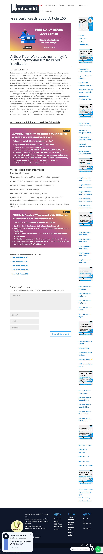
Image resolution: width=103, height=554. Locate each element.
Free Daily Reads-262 (20, 261)
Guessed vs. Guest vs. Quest (85, 354)
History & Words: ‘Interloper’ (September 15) (85, 419)
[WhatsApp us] (98, 549)
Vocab (61, 5)
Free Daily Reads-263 (20, 266)
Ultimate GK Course (86, 489)
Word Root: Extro (85, 445)
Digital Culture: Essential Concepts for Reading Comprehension (85, 124)
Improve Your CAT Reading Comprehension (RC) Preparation (85, 77)
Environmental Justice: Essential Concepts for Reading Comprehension (85, 152)
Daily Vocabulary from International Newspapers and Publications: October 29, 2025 (85, 207)
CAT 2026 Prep (50, 5)
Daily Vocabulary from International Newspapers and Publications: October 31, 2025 (85, 179)
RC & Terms (58, 524)
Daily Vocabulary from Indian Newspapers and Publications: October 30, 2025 (85, 240)
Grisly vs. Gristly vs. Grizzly (86, 365)
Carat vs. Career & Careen (85, 342)
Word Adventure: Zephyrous (85, 295)
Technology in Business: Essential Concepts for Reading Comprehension (85, 138)
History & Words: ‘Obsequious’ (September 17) (85, 392)
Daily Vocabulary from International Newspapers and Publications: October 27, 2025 (85, 200)
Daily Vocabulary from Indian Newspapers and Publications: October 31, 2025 (85, 233)
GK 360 (81, 42)
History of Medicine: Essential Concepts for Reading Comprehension (86, 145)
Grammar (82, 5)
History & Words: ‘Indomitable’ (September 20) (85, 406)
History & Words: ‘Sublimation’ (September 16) (85, 413)
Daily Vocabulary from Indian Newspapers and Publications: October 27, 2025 (85, 254)
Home (33, 5)
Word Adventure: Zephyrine (85, 302)
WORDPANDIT (83, 45)
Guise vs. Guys (84, 348)
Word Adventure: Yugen (85, 315)
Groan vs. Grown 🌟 (85, 359)
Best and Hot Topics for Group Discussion (85, 70)
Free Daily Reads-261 (20, 257)
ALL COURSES (35, 11)
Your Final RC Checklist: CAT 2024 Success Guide (86, 84)
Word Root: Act (84, 461)
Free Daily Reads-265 (20, 274)
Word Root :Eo (84, 457)
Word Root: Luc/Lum (83, 451)
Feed (40, 5)
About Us (48, 11)
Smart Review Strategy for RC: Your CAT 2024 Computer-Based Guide (85, 98)
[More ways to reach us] (92, 549)
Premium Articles (85, 501)
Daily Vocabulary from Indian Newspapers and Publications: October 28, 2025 (85, 247)
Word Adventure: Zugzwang (85, 288)
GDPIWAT (82, 36)
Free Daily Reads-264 (20, 270)
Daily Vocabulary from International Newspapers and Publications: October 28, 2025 (85, 193)
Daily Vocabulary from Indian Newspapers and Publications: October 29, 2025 (85, 261)
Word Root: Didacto (86, 466)
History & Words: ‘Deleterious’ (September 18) (85, 399)
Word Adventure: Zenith (85, 308)
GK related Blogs (85, 498)
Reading (71, 5)
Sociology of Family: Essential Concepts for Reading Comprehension (85, 131)
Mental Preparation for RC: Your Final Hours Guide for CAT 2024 (86, 91)
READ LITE (82, 39)
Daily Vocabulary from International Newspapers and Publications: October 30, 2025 (85, 186)
